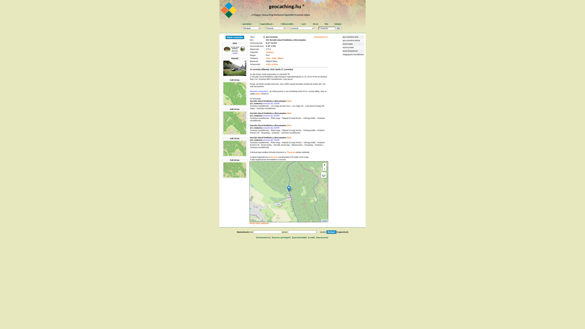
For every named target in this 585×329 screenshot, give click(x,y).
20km (289, 113)
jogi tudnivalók (299, 238)
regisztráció (342, 232)
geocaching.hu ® (287, 7)
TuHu (268, 58)
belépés (337, 24)
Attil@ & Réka (272, 64)
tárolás (323, 232)
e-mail (311, 238)
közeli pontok (348, 47)
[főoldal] (229, 11)
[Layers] (323, 175)
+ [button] (324, 164)
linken (258, 94)
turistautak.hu (263, 238)
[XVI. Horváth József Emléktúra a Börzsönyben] (289, 189)
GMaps (280, 58)
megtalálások (266, 24)
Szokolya (270, 52)
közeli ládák (348, 44)
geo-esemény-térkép (351, 40)
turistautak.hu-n (321, 37)
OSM (274, 58)
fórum (315, 24)
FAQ (326, 24)
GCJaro (274, 157)
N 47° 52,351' (271, 43)
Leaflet (324, 221)
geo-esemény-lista (350, 37)
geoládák (247, 24)
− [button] (324, 168)
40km (289, 138)
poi (303, 24)
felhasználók (287, 24)
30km (289, 125)
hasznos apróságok (281, 238)
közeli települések (350, 51)
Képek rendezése (235, 37)
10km (289, 101)
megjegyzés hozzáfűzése (353, 54)
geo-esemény (272, 37)
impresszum (322, 238)
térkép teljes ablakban (259, 223)
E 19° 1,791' (271, 46)
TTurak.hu (291, 152)
